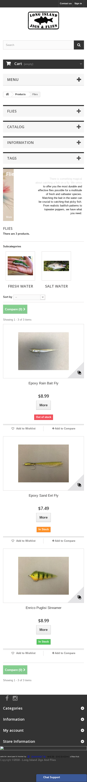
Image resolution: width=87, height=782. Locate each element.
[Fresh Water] (20, 266)
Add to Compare (65, 428)
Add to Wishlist (25, 428)
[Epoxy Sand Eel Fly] (43, 463)
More (9, 217)
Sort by (7, 296)
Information (20, 142)
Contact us (66, 3)
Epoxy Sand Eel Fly (43, 495)
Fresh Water (20, 286)
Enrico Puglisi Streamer (44, 608)
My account (13, 730)
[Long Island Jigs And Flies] (43, 20)
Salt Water (56, 286)
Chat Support (51, 777)
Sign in (78, 3)
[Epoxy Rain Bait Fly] (43, 351)
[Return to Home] (7, 94)
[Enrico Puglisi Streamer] (43, 576)
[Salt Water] (56, 266)
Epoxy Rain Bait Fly (43, 383)
